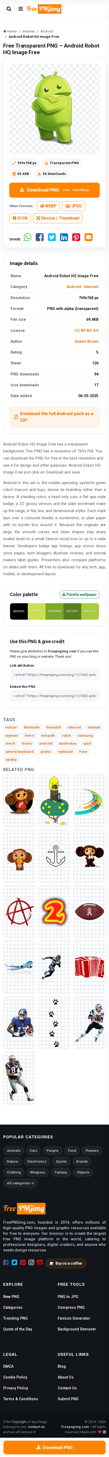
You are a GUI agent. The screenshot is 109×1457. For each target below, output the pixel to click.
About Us (66, 1377)
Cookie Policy (15, 1377)
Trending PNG (15, 1318)
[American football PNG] (54, 967)
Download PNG (58, 190)
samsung (85, 735)
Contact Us (67, 1388)
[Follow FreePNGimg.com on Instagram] (31, 1262)
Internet (91, 287)
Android (74, 287)
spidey (11, 760)
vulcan (11, 727)
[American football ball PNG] (89, 911)
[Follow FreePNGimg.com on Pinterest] (23, 1262)
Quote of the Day (17, 1329)
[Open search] (9, 9)
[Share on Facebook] (39, 239)
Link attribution (22, 665)
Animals (13, 1151)
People (52, 1151)
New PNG (11, 1296)
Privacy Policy (15, 1388)
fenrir (30, 735)
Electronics (36, 1161)
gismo (45, 752)
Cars (33, 1151)
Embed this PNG (22, 687)
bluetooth (32, 727)
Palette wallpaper (81, 594)
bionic (27, 743)
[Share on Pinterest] (76, 239)
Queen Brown (86, 341)
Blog (62, 1366)
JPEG (76, 205)
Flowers (91, 1151)
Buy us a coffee (69, 1263)
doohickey (67, 743)
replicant (65, 752)
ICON (22, 218)
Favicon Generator (74, 1318)
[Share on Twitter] (52, 239)
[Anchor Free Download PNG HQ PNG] (54, 856)
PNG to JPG (68, 1296)
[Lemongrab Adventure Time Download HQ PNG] (54, 800)
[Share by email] (88, 239)
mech (10, 743)
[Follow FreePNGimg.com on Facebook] (6, 1262)
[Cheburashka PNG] (19, 800)
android (45, 743)
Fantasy (61, 1172)
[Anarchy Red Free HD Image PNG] (19, 911)
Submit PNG (68, 1399)
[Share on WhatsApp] (27, 239)
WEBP (50, 205)
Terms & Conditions (20, 1399)
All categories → (20, 1183)
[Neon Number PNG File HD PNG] (54, 911)
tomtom (94, 727)
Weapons (37, 1172)
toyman (12, 735)
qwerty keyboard (20, 752)
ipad (87, 743)
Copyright (19, 1422)
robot (66, 735)
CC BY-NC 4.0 (86, 330)
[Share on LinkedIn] (64, 239)
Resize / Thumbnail (59, 218)
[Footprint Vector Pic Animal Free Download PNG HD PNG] (54, 1022)
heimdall (53, 727)
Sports (61, 1161)
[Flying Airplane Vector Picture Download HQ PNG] (19, 967)
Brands (82, 1161)
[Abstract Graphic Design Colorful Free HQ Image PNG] (89, 800)
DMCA (8, 1366)
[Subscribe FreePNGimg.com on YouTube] (40, 1262)
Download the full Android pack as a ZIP (56, 417)
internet (74, 727)
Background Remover (77, 1329)
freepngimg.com (75, 1427)
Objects (83, 1172)
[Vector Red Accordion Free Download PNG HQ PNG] (89, 967)
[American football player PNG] (19, 1022)
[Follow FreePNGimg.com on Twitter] (14, 1262)
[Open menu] (20, 9)
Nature (12, 1161)
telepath (48, 735)
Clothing (14, 1172)
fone (83, 752)
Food (72, 1151)
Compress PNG (71, 1307)
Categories (12, 1307)
